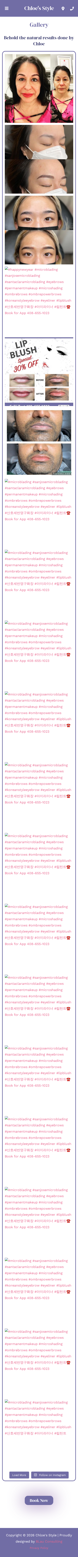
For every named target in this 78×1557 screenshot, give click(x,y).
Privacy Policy (39, 1547)
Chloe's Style (39, 8)
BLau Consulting (49, 1541)
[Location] (63, 8)
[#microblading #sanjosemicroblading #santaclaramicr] (39, 88)
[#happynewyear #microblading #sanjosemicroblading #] (39, 300)
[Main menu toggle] (6, 8)
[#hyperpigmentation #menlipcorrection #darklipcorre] (39, 442)
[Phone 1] (72, 8)
